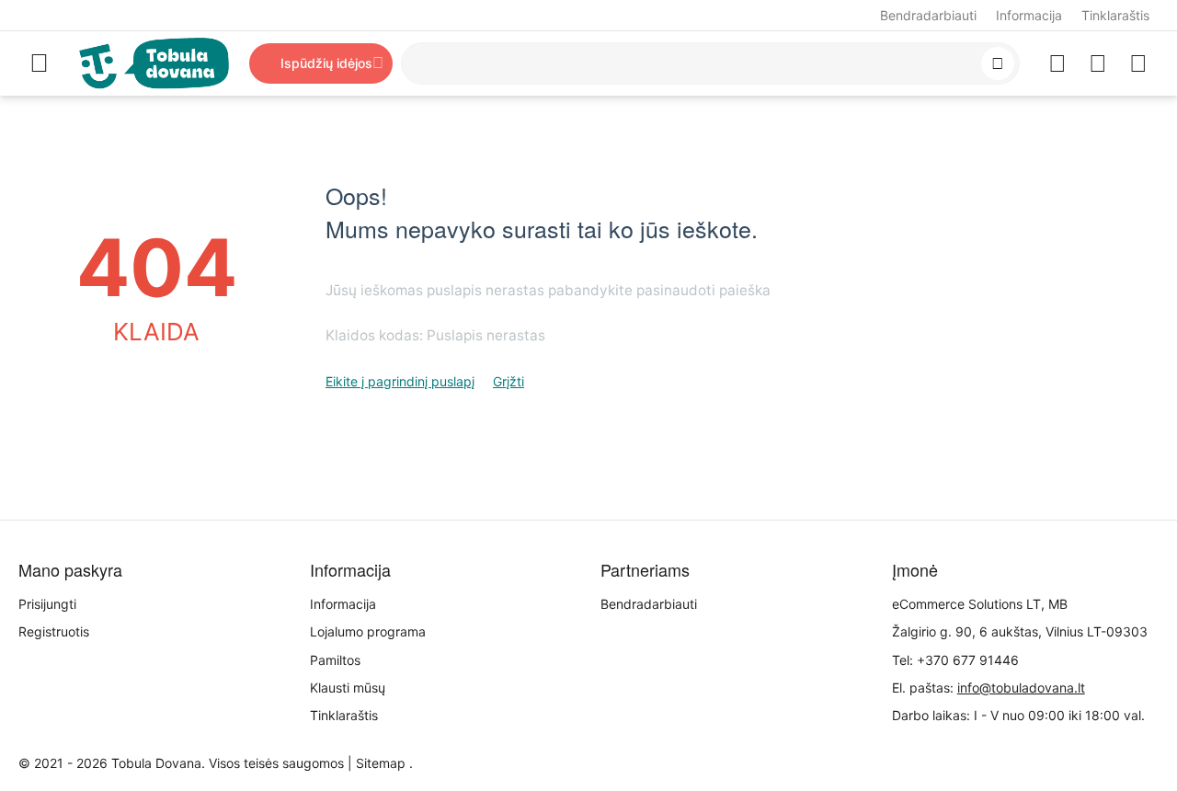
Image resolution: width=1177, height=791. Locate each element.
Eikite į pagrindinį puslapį (400, 381)
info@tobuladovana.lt (1021, 687)
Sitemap (381, 763)
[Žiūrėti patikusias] (1057, 63)
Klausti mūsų (347, 687)
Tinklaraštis (1115, 15)
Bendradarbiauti (928, 15)
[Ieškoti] (997, 63)
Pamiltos (335, 660)
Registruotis (53, 631)
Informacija (1029, 15)
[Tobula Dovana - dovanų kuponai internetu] (154, 62)
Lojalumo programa (368, 631)
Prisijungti (47, 604)
